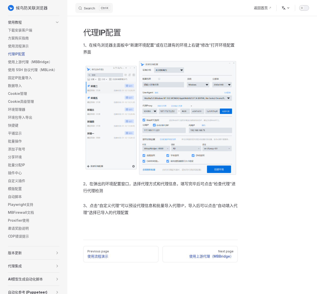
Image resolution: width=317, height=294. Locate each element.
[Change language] (286, 8)
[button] (33, 22)
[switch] (304, 8)
